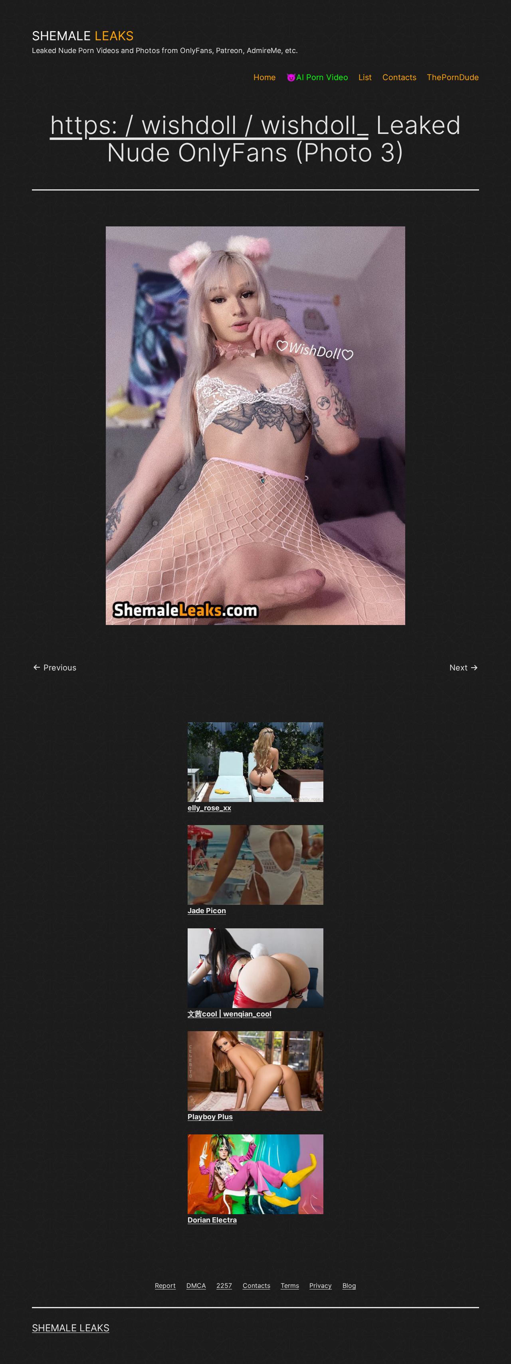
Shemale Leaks (70, 1328)
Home (265, 77)
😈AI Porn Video (317, 77)
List (365, 77)
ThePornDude (453, 77)
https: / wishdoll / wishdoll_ (209, 125)
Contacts (399, 77)
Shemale (83, 35)
